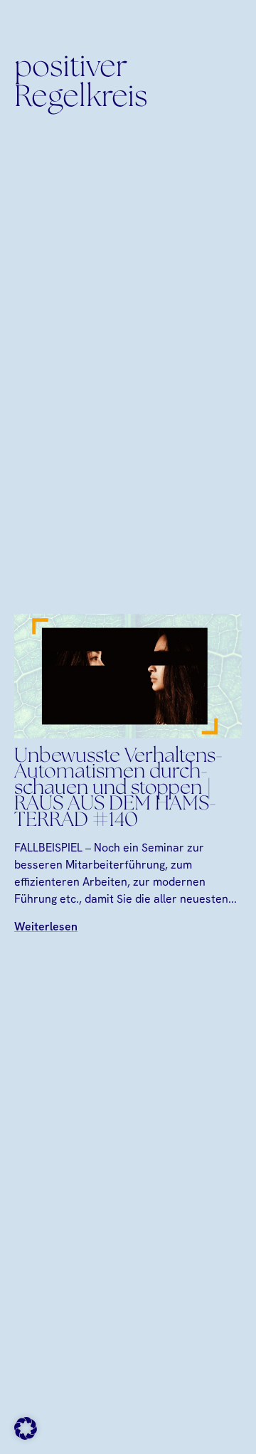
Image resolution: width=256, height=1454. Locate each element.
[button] (25, 1428)
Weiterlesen (46, 926)
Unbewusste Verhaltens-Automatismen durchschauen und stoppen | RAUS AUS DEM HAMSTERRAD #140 (118, 789)
